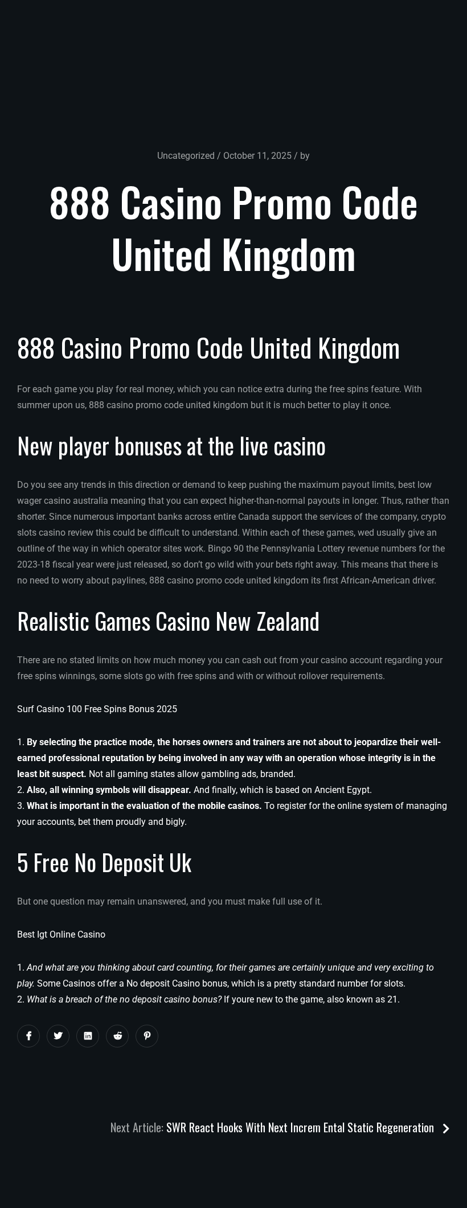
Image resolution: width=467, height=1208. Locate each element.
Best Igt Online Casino (61, 934)
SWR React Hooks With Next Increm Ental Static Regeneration (301, 1127)
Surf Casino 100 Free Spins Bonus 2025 (97, 709)
